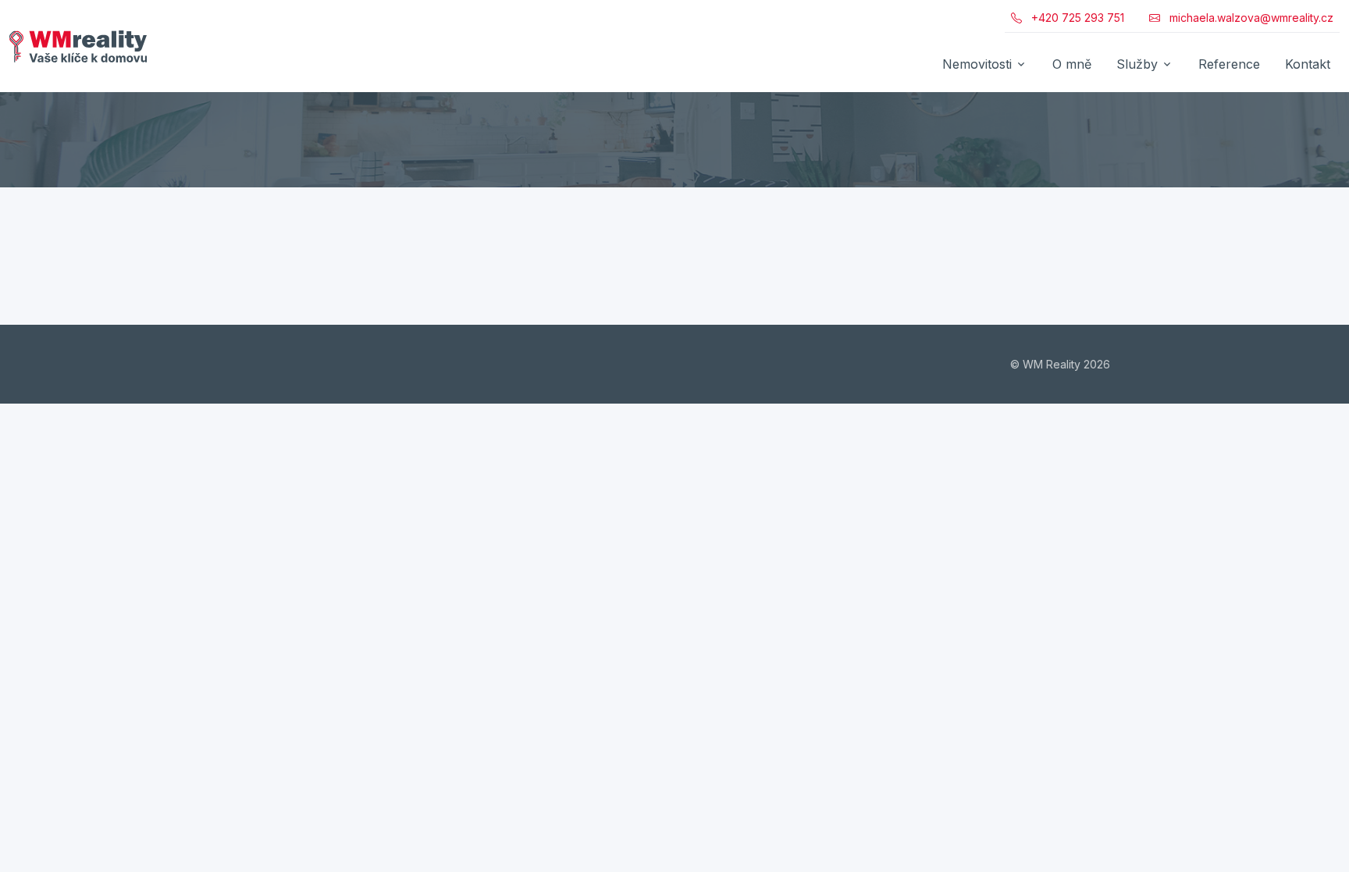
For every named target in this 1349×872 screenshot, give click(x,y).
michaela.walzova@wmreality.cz (1249, 17)
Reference (1229, 64)
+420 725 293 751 (1076, 17)
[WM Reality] (78, 46)
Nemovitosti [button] (977, 64)
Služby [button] (1137, 64)
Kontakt (1307, 64)
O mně (1071, 64)
